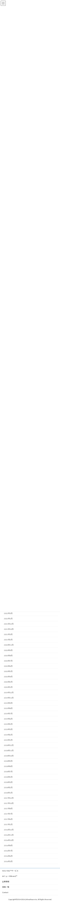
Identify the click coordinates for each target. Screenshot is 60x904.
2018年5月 (8, 777)
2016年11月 (9, 835)
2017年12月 (9, 798)
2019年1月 (8, 740)
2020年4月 (8, 677)
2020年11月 (9, 645)
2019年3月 (8, 729)
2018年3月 (8, 782)
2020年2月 (8, 682)
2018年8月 (8, 766)
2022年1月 (8, 619)
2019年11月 (9, 698)
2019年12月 (9, 692)
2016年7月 (8, 851)
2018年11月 (9, 750)
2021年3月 (8, 634)
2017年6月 (8, 819)
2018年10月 (9, 756)
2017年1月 (8, 824)
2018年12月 (9, 745)
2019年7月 (8, 713)
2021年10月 (9, 629)
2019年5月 (8, 724)
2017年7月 (8, 814)
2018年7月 (8, 772)
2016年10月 (9, 840)
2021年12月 (9, 624)
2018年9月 (8, 761)
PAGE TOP (55, 873)
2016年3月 (8, 861)
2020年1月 (8, 687)
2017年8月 (8, 808)
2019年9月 (8, 703)
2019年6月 (8, 719)
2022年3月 (8, 613)
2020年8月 (8, 655)
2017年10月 (9, 803)
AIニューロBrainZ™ (9, 876)
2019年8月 (8, 708)
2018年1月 (8, 793)
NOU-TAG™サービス (10, 871)
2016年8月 (8, 845)
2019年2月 (8, 735)
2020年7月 (8, 661)
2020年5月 (8, 671)
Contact (5, 892)
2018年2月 (8, 787)
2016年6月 (8, 856)
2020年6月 (8, 666)
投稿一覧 (5, 887)
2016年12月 (9, 830)
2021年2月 (8, 640)
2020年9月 (8, 650)
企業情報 (5, 881)
